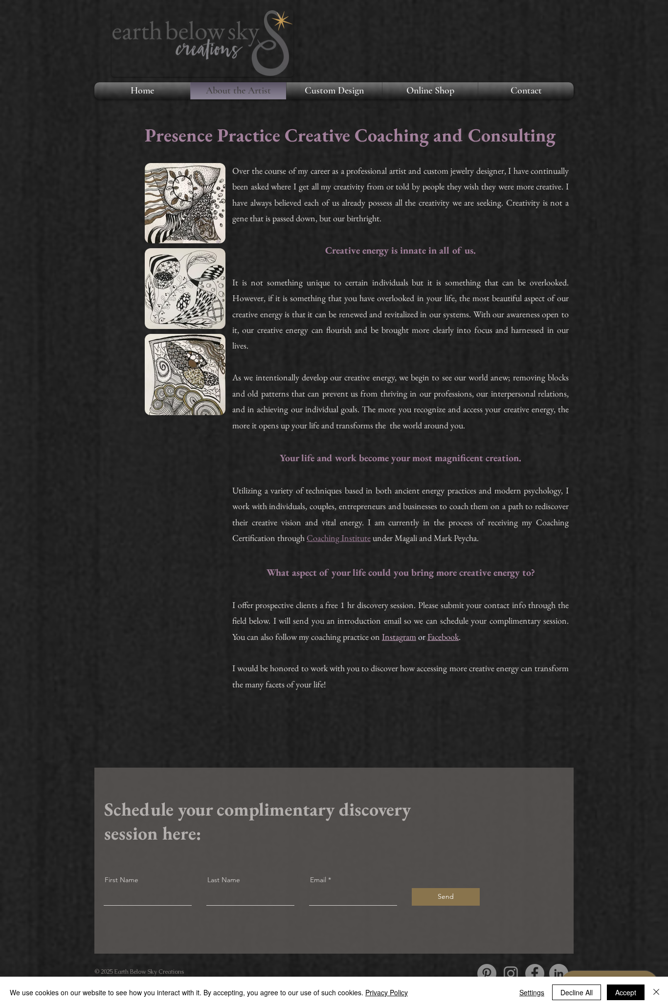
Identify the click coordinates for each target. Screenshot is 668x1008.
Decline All (576, 992)
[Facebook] (534, 973)
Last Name (223, 879)
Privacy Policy (386, 992)
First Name (121, 879)
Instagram (399, 636)
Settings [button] (531, 992)
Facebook (443, 636)
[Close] (656, 992)
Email (318, 879)
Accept (625, 992)
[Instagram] (510, 973)
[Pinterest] (486, 973)
